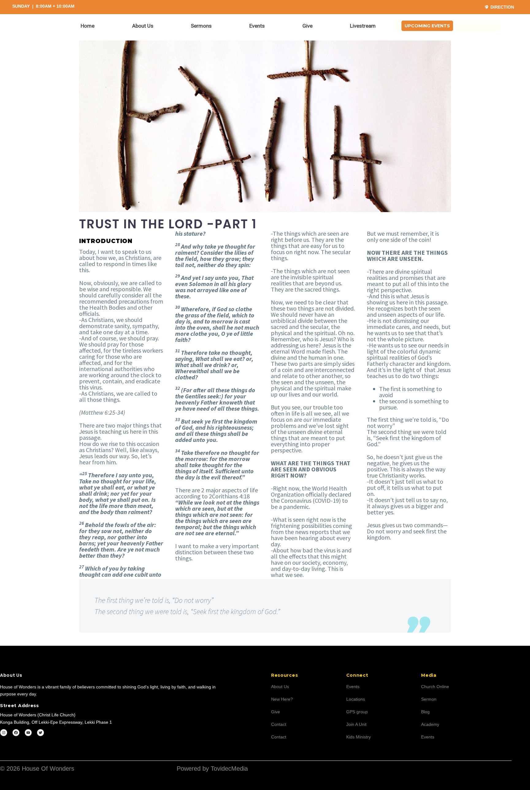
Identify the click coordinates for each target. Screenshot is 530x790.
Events (257, 26)
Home (87, 26)
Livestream (363, 26)
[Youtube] (28, 732)
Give (307, 26)
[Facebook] (16, 732)
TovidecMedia (229, 768)
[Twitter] (40, 732)
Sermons (201, 26)
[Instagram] (3, 732)
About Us (142, 26)
